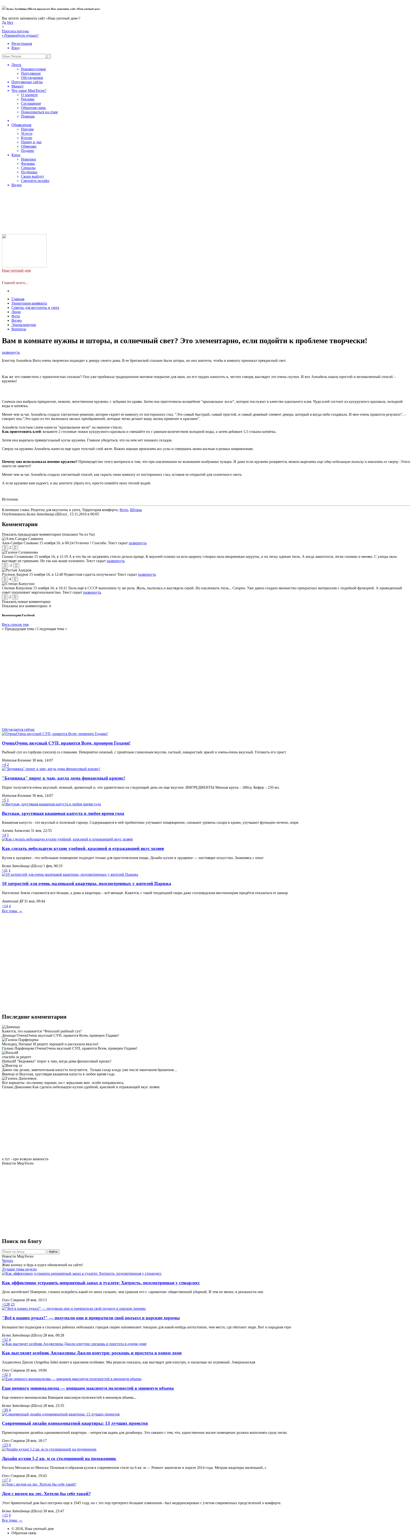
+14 (5, 906)
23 (13, 1304)
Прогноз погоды (30, 108)
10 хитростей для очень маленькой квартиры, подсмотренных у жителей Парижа (86, 883)
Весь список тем (15, 624)
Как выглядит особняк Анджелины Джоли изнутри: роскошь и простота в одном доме (92, 1352)
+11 (5, 870)
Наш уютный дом (16, 270)
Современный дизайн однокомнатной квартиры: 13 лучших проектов (75, 1423)
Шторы (136, 510)
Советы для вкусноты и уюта (35, 308)
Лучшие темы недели (19, 1269)
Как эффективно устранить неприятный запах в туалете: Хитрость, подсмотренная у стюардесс (101, 1282)
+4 (4, 764)
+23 (5, 1445)
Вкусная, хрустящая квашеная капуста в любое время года (63, 813)
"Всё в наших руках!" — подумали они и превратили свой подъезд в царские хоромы (91, 1317)
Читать (7, 1261)
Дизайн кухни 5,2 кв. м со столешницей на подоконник (59, 1458)
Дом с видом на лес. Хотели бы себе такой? (46, 1493)
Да (4, 23)
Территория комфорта (29, 303)
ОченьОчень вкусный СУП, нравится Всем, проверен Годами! (66, 743)
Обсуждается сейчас (18, 729)
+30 (5, 1410)
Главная (17, 299)
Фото (15, 316)
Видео (16, 320)
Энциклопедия (23, 325)
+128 (6, 1304)
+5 (4, 800)
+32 (5, 1375)
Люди (16, 312)
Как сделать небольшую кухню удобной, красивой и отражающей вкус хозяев (83, 848)
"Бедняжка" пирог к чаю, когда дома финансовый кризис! (63, 778)
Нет (10, 23)
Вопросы (18, 329)
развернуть (11, 352)
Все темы (12, 911)
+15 (5, 1515)
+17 (5, 1480)
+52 (5, 1339)
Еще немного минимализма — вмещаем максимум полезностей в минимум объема (88, 1388)
